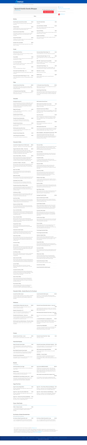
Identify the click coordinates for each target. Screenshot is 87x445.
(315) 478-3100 (18, 10)
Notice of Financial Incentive (63, 437)
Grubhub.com (62, 14)
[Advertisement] (66, 23)
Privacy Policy (56, 437)
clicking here (40, 431)
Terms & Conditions (49, 437)
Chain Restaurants (43, 437)
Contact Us (37, 437)
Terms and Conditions (37, 432)
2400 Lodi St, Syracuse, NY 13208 (64, 8)
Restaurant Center (32, 437)
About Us (23, 437)
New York (16, 4)
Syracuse (20, 4)
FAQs (27, 437)
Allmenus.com (34, 427)
